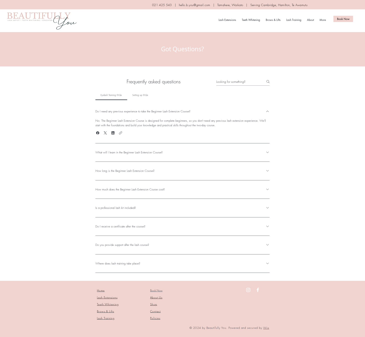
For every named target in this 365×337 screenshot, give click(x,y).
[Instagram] (248, 290)
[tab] (111, 95)
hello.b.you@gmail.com (194, 5)
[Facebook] (258, 290)
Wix (266, 328)
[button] (97, 133)
